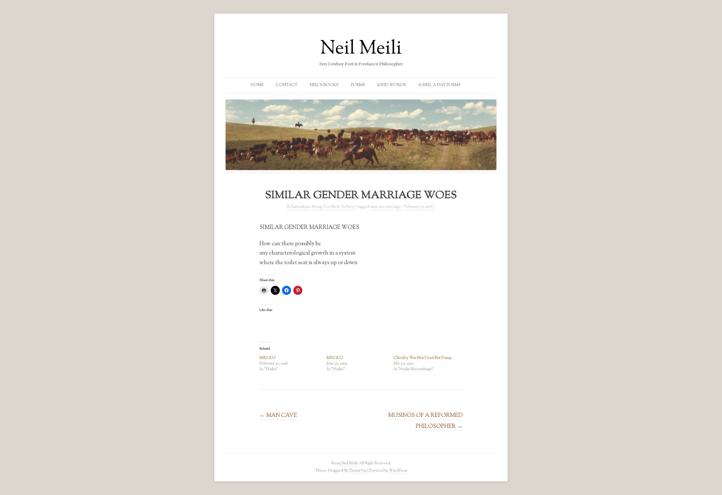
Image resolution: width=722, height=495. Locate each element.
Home (256, 85)
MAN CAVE (278, 415)
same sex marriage (385, 207)
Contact (286, 85)
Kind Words (391, 85)
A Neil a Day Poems (439, 85)
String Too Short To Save (333, 207)
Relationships (298, 207)
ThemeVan (358, 470)
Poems (358, 85)
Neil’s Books (324, 85)
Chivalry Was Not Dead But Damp (422, 358)
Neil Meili (361, 49)
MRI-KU (267, 358)
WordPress (398, 470)
